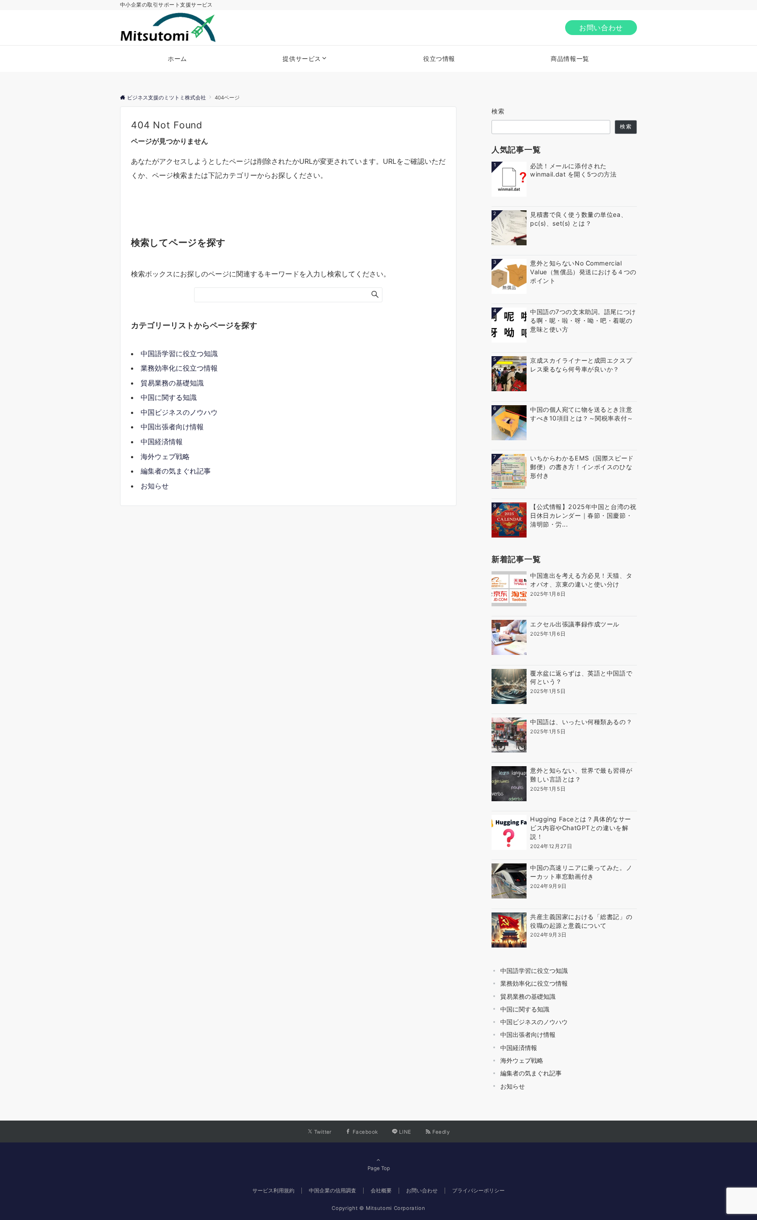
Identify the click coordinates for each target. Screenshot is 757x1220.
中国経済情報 (162, 441)
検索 (498, 111)
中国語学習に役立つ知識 (179, 353)
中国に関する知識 (169, 397)
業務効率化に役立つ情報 (179, 368)
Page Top (379, 1168)
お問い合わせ (601, 27)
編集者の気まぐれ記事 (176, 471)
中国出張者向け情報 (172, 426)
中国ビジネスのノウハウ (179, 412)
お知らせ (155, 485)
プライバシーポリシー (478, 1191)
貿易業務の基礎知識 (172, 382)
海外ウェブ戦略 (165, 456)
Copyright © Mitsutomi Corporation (378, 1208)
